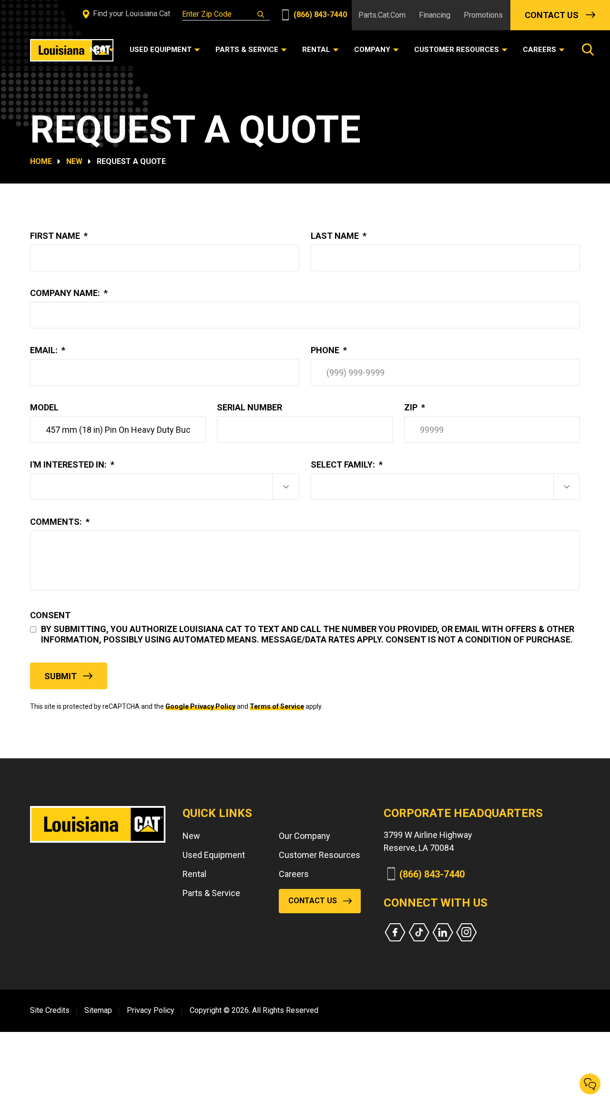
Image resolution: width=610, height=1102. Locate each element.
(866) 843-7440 (319, 14)
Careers (294, 874)
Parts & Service (211, 893)
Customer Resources (319, 855)
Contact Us (552, 15)
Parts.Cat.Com (382, 15)
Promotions (483, 15)
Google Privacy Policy (200, 706)
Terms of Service (277, 706)
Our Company (304, 836)
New (74, 161)
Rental (194, 874)
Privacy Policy (150, 1010)
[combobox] (164, 486)
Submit (60, 676)
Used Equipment (214, 855)
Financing (434, 15)
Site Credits (50, 1010)
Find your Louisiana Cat (130, 13)
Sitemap (98, 1010)
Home (41, 161)
